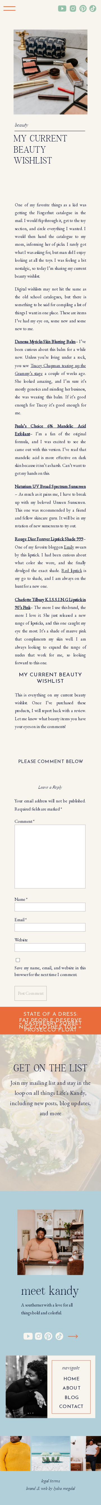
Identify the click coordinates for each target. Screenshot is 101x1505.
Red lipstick (71, 570)
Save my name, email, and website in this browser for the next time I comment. (50, 971)
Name (21, 899)
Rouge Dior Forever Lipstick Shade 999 (49, 539)
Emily (69, 547)
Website (21, 939)
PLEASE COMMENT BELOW (50, 762)
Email (21, 919)
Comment (25, 821)
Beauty (21, 125)
